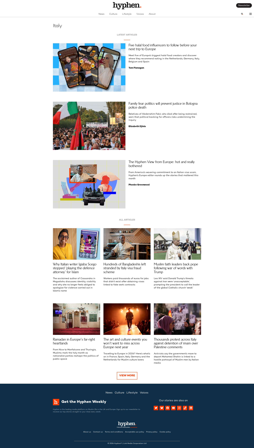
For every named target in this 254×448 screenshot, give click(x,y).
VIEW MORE (127, 375)
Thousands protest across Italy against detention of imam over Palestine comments (176, 343)
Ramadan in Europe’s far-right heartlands (74, 341)
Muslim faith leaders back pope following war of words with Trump (176, 268)
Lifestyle (126, 14)
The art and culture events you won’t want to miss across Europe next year (125, 343)
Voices (140, 14)
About (152, 14)
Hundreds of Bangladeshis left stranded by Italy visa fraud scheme (124, 268)
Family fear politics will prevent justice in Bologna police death (163, 105)
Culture (113, 14)
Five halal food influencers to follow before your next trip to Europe (163, 47)
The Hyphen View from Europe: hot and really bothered (162, 164)
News (101, 14)
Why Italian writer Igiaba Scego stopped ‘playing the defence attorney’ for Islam (74, 268)
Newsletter (244, 5)
